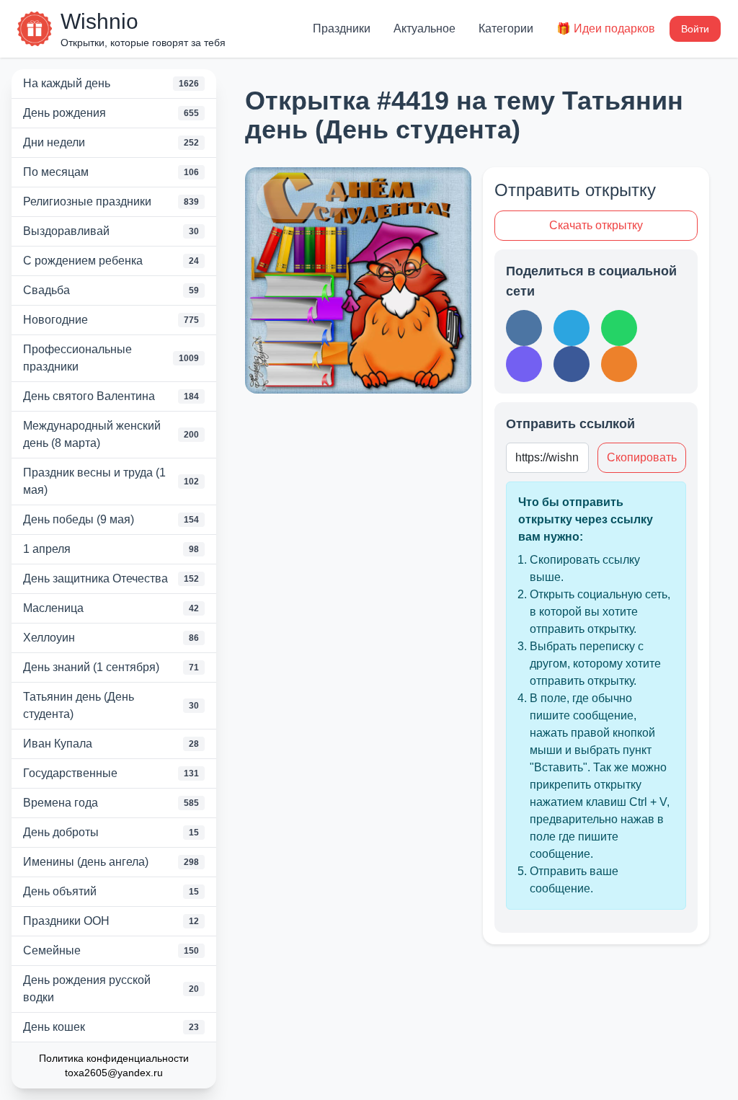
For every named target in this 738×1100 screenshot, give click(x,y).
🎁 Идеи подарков (605, 28)
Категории (506, 28)
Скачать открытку (596, 225)
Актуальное (424, 28)
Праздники (341, 28)
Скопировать (642, 457)
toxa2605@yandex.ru (114, 1072)
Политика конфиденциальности (114, 1058)
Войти (695, 29)
